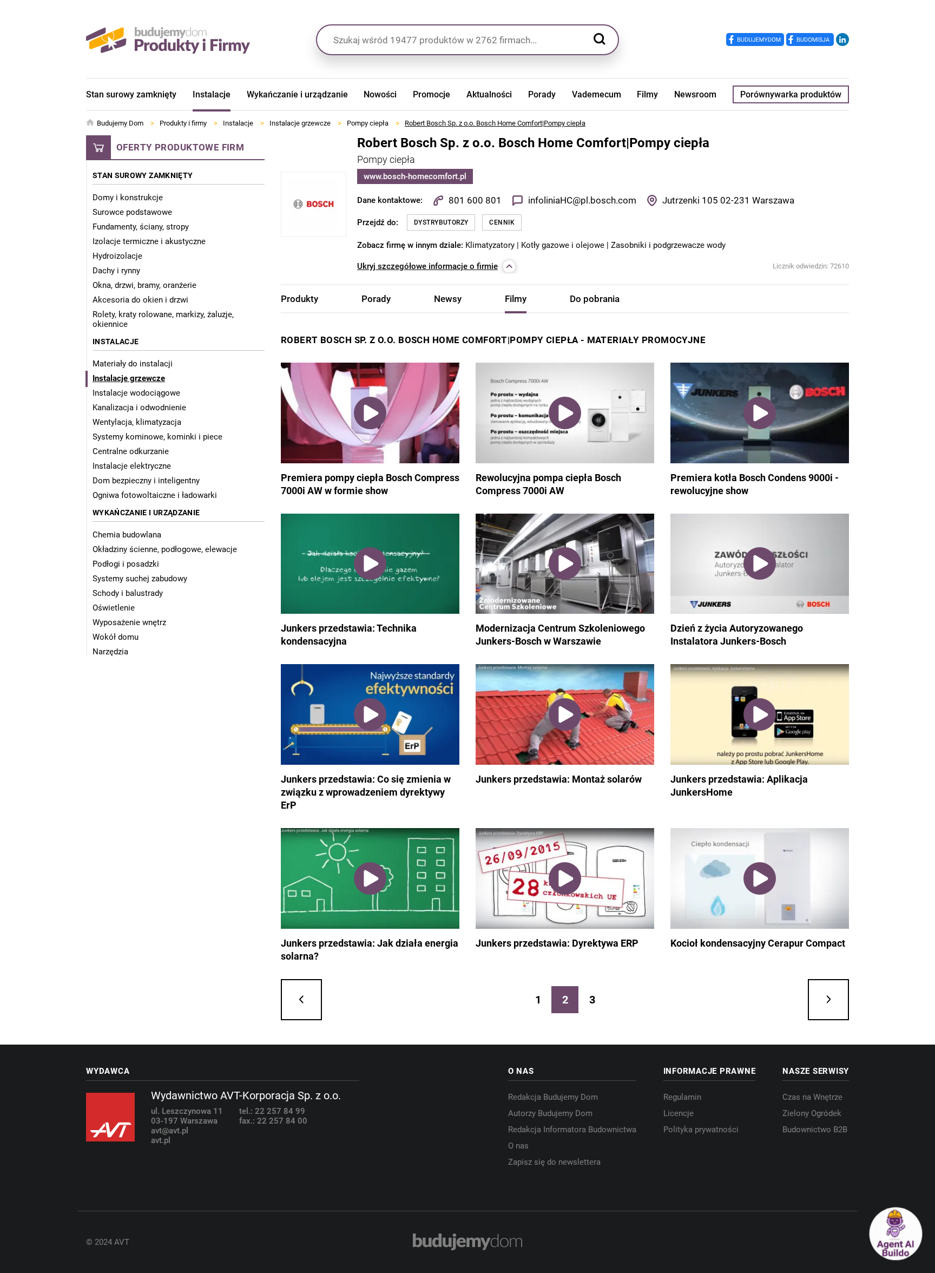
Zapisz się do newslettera (554, 1162)
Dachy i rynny (116, 270)
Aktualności (489, 94)
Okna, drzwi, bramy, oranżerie (144, 285)
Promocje (431, 94)
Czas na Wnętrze (812, 1097)
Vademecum (596, 94)
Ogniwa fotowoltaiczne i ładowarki (155, 495)
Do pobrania (595, 298)
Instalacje (212, 94)
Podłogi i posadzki (126, 564)
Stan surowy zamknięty (131, 94)
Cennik (502, 222)
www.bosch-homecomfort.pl (415, 176)
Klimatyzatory (491, 245)
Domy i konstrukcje (128, 197)
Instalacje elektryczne (132, 466)
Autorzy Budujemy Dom (550, 1113)
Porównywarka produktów (790, 94)
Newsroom (695, 94)
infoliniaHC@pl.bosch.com (582, 200)
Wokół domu (116, 637)
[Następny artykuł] (828, 999)
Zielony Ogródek (811, 1113)
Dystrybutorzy (441, 222)
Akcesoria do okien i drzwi (140, 300)
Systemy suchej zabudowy (140, 578)
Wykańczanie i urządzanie (297, 94)
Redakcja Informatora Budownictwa (572, 1129)
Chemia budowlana (127, 535)
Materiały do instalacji (133, 364)
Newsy (448, 298)
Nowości (380, 94)
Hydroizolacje (117, 256)
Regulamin (682, 1097)
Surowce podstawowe (132, 212)
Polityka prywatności (701, 1129)
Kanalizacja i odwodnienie (139, 407)
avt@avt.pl (169, 1131)
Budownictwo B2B (814, 1129)
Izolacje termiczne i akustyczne (149, 241)
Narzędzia (110, 652)
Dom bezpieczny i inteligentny (146, 480)
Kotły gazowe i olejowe (564, 245)
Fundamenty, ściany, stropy (141, 227)
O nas (518, 1146)
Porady (542, 94)
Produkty (299, 298)
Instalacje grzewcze (129, 378)
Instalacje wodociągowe (136, 393)
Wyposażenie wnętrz (129, 622)
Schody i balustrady (128, 593)
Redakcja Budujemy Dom (553, 1097)
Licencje (678, 1113)
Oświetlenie (114, 608)
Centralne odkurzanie (131, 451)
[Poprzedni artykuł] (301, 999)
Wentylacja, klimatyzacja (137, 422)
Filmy (647, 94)
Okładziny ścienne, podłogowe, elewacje (165, 549)
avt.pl (160, 1140)
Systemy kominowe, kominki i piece (157, 437)
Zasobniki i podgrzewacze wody (668, 245)
